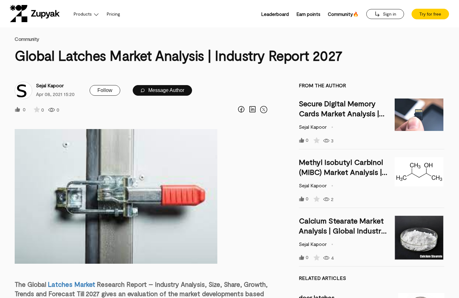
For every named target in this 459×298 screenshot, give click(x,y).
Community (27, 39)
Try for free (430, 14)
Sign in (389, 14)
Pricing (113, 14)
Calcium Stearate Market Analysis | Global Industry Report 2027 (342, 230)
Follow (104, 90)
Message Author (165, 90)
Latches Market (71, 284)
